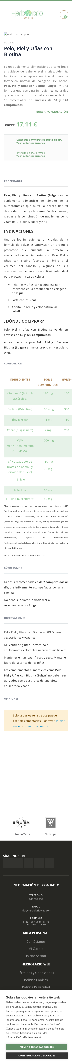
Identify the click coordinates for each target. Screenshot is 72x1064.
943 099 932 (36, 899)
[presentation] (10, 824)
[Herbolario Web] (27, 14)
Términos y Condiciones (36, 973)
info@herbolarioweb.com (36, 910)
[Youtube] (49, 863)
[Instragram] (28, 863)
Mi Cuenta (36, 949)
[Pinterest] (39, 863)
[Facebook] (8, 863)
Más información (32, 1037)
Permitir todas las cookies (37, 1046)
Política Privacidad (36, 987)
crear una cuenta (36, 726)
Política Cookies (36, 980)
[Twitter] (18, 863)
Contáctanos (36, 941)
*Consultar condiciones (30, 143)
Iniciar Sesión (36, 956)
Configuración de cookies (37, 1055)
